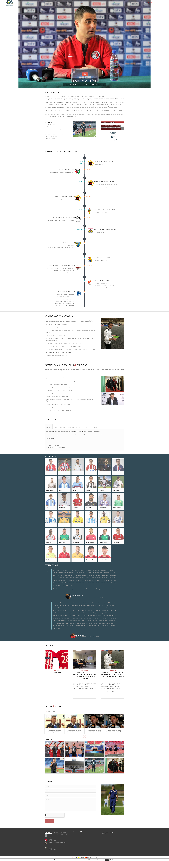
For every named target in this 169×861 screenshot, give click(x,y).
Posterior (121, 571)
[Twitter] (159, 3)
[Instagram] (165, 3)
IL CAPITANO (56, 651)
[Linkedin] (161, 3)
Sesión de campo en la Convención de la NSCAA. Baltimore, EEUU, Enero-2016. (112, 654)
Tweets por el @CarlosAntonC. (80, 810)
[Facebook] (163, 3)
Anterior (48, 571)
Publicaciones (56, 649)
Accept (107, 859)
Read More (112, 859)
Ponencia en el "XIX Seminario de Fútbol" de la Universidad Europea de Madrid (84, 654)
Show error (104, 811)
